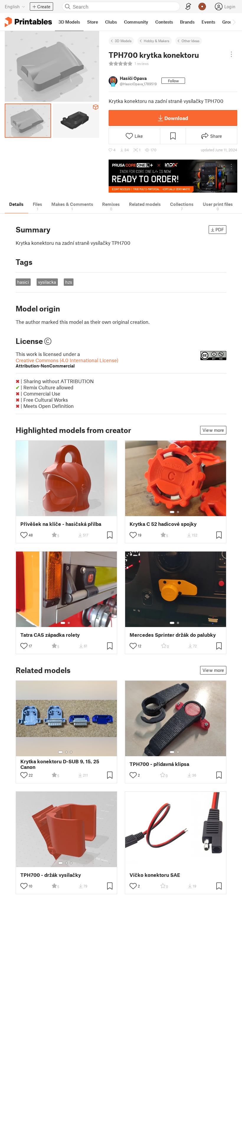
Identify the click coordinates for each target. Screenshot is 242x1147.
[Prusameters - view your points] (202, 6)
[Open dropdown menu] (231, 54)
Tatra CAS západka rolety (50, 635)
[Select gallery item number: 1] (172, 512)
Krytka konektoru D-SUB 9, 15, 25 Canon (59, 764)
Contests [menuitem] (164, 21)
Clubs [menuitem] (111, 21)
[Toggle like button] (23, 535)
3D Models (123, 41)
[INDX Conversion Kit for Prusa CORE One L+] (173, 176)
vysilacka (47, 282)
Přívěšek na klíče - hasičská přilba (60, 524)
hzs (68, 282)
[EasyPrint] (188, 6)
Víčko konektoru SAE (155, 875)
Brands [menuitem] (187, 21)
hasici (23, 282)
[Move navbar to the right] (234, 22)
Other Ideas (191, 41)
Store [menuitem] (92, 21)
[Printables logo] (28, 22)
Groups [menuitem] (229, 21)
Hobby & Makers (156, 41)
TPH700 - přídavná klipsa (159, 764)
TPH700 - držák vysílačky (50, 875)
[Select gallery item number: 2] (178, 512)
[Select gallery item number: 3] (71, 752)
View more (213, 430)
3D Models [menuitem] (69, 21)
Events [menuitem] (208, 21)
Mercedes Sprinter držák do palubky (173, 635)
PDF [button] (219, 229)
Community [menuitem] (136, 21)
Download (176, 118)
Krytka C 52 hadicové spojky (163, 524)
